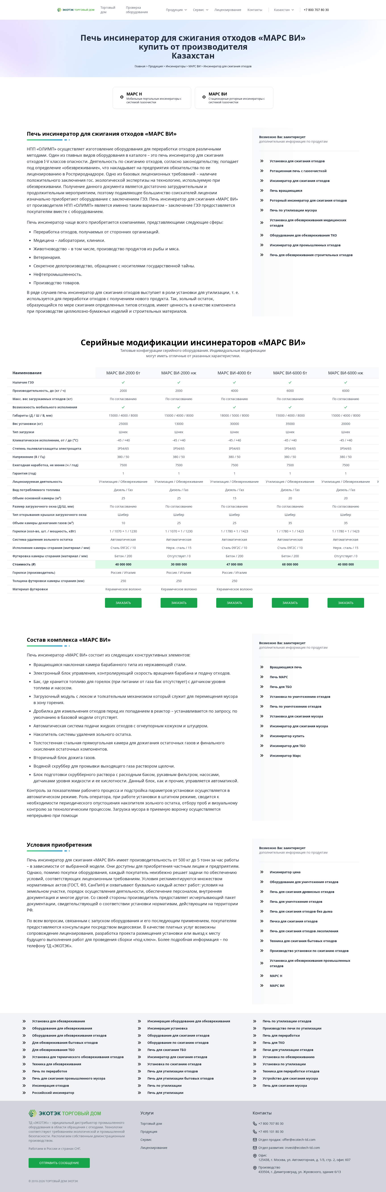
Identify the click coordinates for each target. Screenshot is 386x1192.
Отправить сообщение (59, 1163)
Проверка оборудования (137, 9)
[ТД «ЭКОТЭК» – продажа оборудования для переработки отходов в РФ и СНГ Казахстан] (75, 10)
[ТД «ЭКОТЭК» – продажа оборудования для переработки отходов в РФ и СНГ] (81, 1113)
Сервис (198, 10)
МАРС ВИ (195, 66)
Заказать (123, 603)
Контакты (255, 10)
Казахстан (282, 10)
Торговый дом (108, 9)
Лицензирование (227, 10)
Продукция (174, 10)
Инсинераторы (176, 66)
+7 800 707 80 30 (316, 10)
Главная (140, 66)
